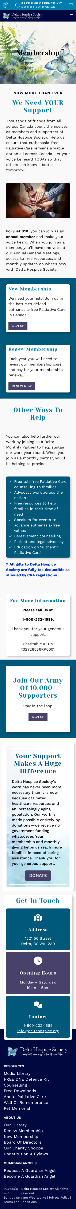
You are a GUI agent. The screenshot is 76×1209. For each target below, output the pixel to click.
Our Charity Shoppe (23, 1148)
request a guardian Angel (30, 1170)
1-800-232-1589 (37, 619)
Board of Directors (22, 1142)
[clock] (38, 960)
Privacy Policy (59, 1197)
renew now (22, 386)
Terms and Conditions (20, 1202)
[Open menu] (71, 15)
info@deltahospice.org (38, 1031)
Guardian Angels (20, 1163)
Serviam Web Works (31, 1197)
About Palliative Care (25, 1096)
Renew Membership (23, 1130)
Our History (15, 1124)
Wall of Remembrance (26, 1102)
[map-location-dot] (38, 917)
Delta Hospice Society (37, 1188)
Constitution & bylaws (26, 1154)
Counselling (15, 1085)
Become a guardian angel (29, 1176)
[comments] (38, 1005)
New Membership (21, 1136)
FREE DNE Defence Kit (26, 1079)
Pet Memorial (17, 1108)
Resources (14, 1066)
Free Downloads (20, 1090)
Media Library (17, 1073)
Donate (38, 875)
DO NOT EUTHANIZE (38, 6)
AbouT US (12, 1118)
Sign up (18, 325)
